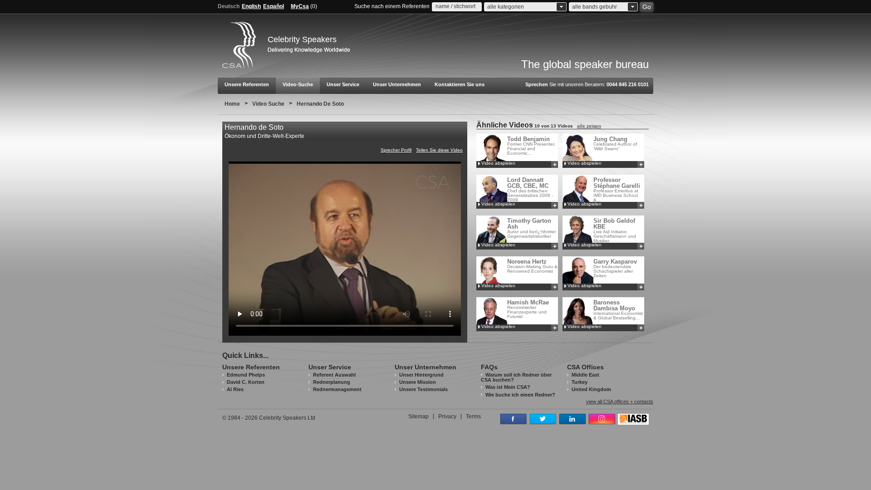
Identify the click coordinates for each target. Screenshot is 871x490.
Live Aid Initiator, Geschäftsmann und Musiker (614, 230)
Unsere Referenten (247, 84)
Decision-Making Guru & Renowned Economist (532, 266)
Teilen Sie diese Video (439, 149)
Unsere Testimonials (423, 389)
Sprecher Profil (396, 149)
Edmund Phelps (246, 374)
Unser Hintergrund (421, 374)
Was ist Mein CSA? (507, 387)
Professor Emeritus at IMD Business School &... (616, 189)
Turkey (579, 382)
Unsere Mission (417, 382)
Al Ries (235, 389)
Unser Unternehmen (397, 84)
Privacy (447, 416)
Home (232, 104)
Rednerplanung (331, 382)
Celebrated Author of (615, 143)
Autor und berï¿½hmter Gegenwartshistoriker (531, 228)
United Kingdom (591, 389)
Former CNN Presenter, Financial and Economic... (531, 146)
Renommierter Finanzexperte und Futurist (528, 309)
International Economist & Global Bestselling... (618, 309)
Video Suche (268, 104)
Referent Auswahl (334, 374)
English (251, 6)
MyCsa (300, 6)
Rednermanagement (337, 389)
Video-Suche (298, 84)
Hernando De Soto (320, 104)
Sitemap (418, 416)
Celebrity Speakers (302, 39)
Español (273, 6)
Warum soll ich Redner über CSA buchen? (516, 377)
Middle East (585, 374)
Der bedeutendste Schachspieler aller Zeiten (615, 268)
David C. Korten (245, 382)
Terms (473, 416)
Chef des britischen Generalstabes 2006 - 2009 (530, 189)
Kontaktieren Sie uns (459, 84)
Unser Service (343, 84)
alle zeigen (589, 125)
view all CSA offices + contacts (619, 401)
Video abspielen (498, 163)
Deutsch (229, 6)
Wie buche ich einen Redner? (520, 394)
